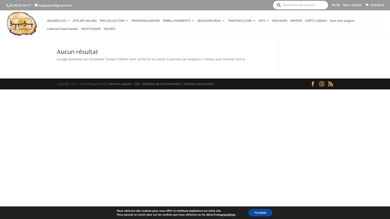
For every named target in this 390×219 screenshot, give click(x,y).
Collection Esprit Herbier (62, 28)
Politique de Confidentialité (161, 84)
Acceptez (260, 213)
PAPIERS (296, 20)
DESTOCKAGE (91, 28)
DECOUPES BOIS (209, 20)
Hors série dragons (342, 20)
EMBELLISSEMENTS (176, 20)
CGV (137, 84)
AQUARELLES (56, 20)
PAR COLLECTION (112, 20)
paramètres (227, 214)
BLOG (336, 5)
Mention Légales (119, 84)
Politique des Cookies (199, 84)
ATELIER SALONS (85, 20)
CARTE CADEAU (316, 20)
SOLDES (109, 28)
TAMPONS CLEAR (240, 20)
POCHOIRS (279, 20)
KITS (262, 20)
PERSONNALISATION (145, 20)
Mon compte (352, 5)
